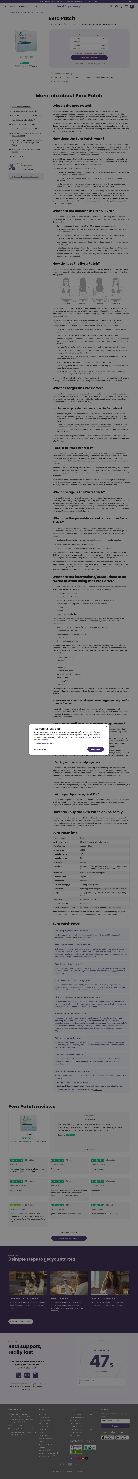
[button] (69, 743)
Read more (44, 740)
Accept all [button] (95, 749)
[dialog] (69, 739)
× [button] (106, 726)
